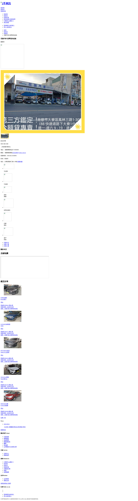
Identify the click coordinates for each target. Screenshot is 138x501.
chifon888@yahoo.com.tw (19, 152)
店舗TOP (6, 242)
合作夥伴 (6, 478)
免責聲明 (6, 440)
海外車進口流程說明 (9, 19)
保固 (5, 470)
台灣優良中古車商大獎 (10, 446)
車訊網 (6, 445)
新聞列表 (3, 430)
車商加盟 (6, 483)
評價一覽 (6, 246)
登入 (8, 27)
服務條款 (6, 438)
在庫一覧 (3, 417)
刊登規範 (6, 436)
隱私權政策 (7, 441)
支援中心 (6, 453)
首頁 (5, 30)
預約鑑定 (9, 25)
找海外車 (3, 11)
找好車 (2, 7)
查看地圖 (19, 161)
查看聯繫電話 (8, 149)
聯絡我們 (6, 455)
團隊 (5, 443)
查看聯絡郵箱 (8, 152)
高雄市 (6, 33)
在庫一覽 (6, 244)
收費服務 (6, 472)
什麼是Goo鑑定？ (9, 20)
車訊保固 (6, 22)
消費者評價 (7, 468)
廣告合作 (6, 480)
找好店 (2, 9)
